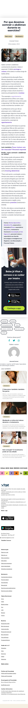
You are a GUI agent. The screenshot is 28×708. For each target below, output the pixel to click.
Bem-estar (8, 36)
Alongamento (4, 582)
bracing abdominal (6, 325)
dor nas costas (19, 329)
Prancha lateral (5, 579)
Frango (3, 615)
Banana (3, 612)
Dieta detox (4, 560)
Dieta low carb (4, 552)
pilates (8, 229)
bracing (13, 321)
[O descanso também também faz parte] (14, 383)
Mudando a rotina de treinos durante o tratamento (13, 421)
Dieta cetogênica (5, 558)
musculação (14, 232)
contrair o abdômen (7, 329)
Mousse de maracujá (6, 632)
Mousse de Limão (5, 623)
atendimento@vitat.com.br (7, 537)
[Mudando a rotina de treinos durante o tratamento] (14, 414)
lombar (4, 332)
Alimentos (3, 648)
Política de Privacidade (6, 676)
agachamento (16, 96)
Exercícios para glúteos (6, 591)
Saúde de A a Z (5, 645)
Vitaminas (3, 659)
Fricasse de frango (5, 640)
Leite (2, 610)
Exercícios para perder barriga (8, 588)
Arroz (2, 599)
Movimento (19, 36)
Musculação (4, 585)
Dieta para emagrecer (6, 563)
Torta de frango (4, 637)
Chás (2, 651)
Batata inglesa (4, 604)
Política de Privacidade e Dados (8, 673)
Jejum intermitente (5, 566)
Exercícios (3, 653)
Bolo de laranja (4, 634)
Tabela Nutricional (6, 596)
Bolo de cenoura (5, 626)
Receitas (3, 620)
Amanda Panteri (14, 41)
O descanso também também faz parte (13, 390)
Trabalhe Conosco (6, 540)
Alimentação (4, 549)
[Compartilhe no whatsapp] (18, 340)
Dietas (2, 656)
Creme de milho (5, 629)
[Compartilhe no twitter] (14, 340)
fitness (13, 227)
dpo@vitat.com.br (5, 685)
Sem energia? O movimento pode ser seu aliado (12, 451)
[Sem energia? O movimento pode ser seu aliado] (14, 443)
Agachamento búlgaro (6, 577)
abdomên (4, 321)
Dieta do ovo (4, 555)
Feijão (2, 601)
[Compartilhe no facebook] (9, 340)
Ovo (2, 607)
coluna (17, 325)
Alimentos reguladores (6, 569)
